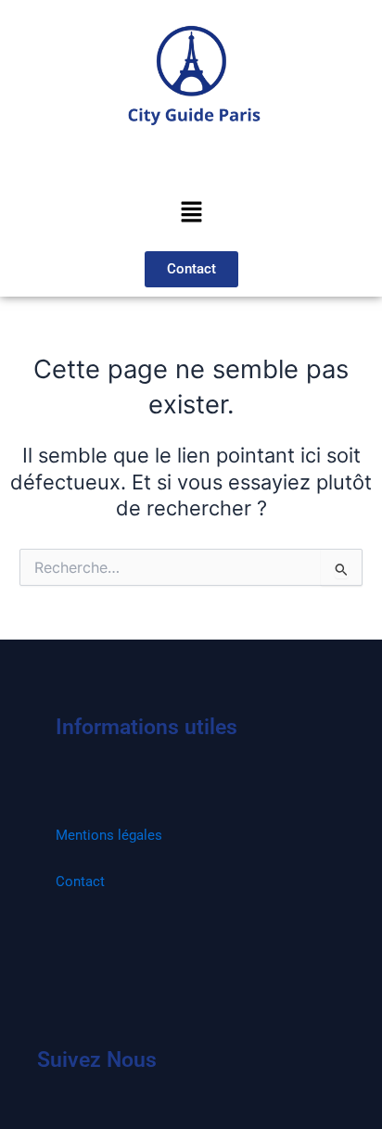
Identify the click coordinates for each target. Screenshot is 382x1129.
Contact (80, 881)
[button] (191, 213)
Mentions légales (109, 835)
